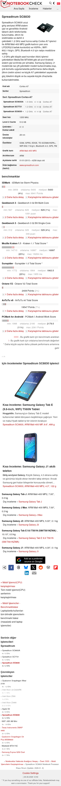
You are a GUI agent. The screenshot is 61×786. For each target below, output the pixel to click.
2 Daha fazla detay (13, 197)
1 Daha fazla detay (13, 294)
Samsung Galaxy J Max (30, 515)
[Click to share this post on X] (33, 567)
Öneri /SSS (44, 761)
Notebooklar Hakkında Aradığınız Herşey (22, 761)
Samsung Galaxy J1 (29, 551)
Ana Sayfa (19, 8)
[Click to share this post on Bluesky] (26, 567)
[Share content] (4, 567)
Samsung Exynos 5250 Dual (13, 752)
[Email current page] (34, 573)
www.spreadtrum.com (29, 165)
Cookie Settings (31, 773)
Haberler (47, 8)
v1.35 (3, 356)
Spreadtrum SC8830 (11, 663)
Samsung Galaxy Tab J (30, 501)
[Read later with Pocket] (48, 567)
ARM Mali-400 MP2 (28, 150)
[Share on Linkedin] (27, 573)
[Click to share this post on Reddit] (41, 567)
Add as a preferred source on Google (33, 560)
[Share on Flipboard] (55, 567)
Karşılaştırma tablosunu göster (42, 197)
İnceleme (33, 8)
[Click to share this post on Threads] (18, 567)
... (57, 8)
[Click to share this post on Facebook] (11, 567)
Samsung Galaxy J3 (29, 524)
